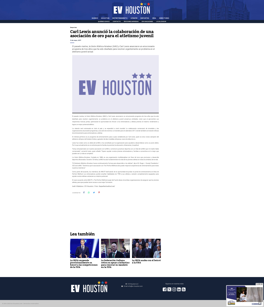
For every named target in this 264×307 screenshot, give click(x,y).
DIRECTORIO (164, 18)
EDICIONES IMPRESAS (131, 21)
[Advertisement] (115, 215)
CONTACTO (117, 21)
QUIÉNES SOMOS (104, 21)
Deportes (144, 18)
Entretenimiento (119, 18)
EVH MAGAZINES (147, 21)
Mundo (95, 18)
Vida (154, 18)
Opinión (134, 18)
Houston (105, 18)
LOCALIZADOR (161, 21)
